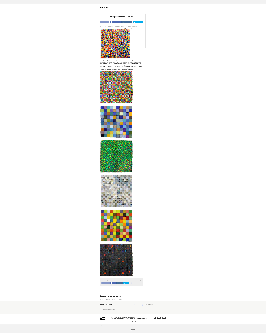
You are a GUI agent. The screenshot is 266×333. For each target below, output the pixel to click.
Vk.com (158, 318)
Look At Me (104, 7)
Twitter (160, 318)
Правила (124, 325)
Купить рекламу (156, 48)
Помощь (128, 325)
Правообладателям (118, 325)
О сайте (101, 325)
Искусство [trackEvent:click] (108, 299)
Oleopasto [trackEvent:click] (119, 299)
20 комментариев (136, 283)
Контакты (105, 325)
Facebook (155, 318)
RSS (165, 318)
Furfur (133, 329)
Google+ (163, 318)
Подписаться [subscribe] (138, 304)
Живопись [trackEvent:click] (113, 299)
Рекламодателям (111, 325)
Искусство (102, 12)
